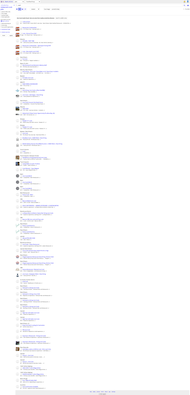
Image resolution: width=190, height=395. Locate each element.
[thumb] (19, 9)
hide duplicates (6, 17)
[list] (16, 9)
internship (4, 25)
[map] (25, 9)
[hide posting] (70, 23)
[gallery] (22, 9)
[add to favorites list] (21, 22)
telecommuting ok (6, 23)
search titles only (6, 11)
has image (4, 13)
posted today (5, 15)
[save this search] (188, 5)
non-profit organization (7, 27)
